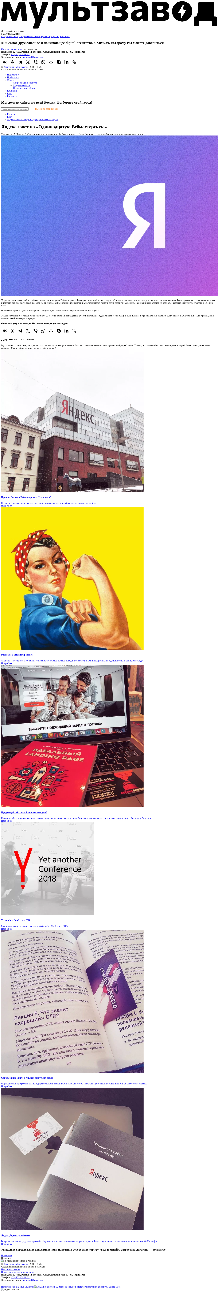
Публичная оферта (10, 1269)
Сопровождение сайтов (25, 82)
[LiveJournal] (74, 62)
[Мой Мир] (51, 62)
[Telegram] (20, 62)
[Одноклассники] (12, 62)
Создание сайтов (9, 36)
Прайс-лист (13, 77)
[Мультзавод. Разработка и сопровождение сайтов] (13, 1284)
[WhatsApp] (43, 62)
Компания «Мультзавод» (16, 67)
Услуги (10, 80)
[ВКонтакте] (4, 62)
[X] (27, 62)
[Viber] (35, 62)
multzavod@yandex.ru (32, 57)
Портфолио (53, 36)
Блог (9, 93)
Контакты (65, 36)
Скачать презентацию (12, 49)
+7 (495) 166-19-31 (20, 54)
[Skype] (58, 62)
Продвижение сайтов (29, 36)
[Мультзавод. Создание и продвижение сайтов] (109, 28)
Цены (44, 36)
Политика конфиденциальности (17, 1272)
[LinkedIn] (66, 62)
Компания (12, 90)
